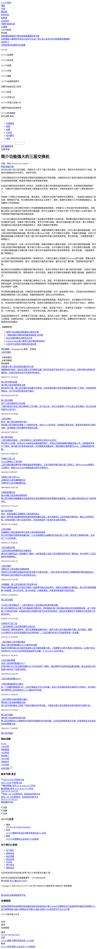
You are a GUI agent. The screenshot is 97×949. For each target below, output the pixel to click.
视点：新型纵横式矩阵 (20, 514)
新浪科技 (5, 906)
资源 (7, 45)
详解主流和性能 (15, 569)
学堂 (3, 9)
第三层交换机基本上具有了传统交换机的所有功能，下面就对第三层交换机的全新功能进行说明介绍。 (46, 705)
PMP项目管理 (56, 39)
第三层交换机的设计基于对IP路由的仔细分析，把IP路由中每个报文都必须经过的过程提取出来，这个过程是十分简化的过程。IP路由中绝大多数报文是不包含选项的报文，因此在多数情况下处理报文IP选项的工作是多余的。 (48, 611)
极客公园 (13, 909)
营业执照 (5, 895)
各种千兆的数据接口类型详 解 (22, 332)
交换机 (4, 459)
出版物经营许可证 (18, 895)
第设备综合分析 (17, 367)
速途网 (74, 906)
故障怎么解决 (12, 684)
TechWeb (53, 906)
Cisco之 (11, 462)
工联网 (6, 909)
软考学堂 (35, 36)
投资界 (52, 909)
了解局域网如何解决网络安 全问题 (24, 335)
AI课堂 (4, 27)
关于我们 (10, 850)
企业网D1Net (43, 909)
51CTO (9, 827)
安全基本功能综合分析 (19, 338)
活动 (8, 139)
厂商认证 (39, 39)
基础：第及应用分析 (19, 584)
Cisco (17, 477)
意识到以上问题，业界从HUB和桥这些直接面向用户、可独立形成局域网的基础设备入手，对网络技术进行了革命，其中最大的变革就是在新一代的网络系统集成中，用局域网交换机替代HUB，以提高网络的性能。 (47, 446)
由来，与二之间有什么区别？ (29, 440)
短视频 (22, 36)
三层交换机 (6, 352)
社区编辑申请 (7, 146)
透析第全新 (13, 718)
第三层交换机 (7, 400)
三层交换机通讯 (18, 642)
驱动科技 (37, 906)
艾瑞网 (60, 906)
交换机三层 (6, 477)
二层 (13, 459)
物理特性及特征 (16, 551)
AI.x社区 (42, 833)
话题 (8, 129)
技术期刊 (10, 136)
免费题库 (66, 39)
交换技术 (5, 623)
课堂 (15, 45)
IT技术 (47, 39)
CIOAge (15, 827)
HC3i (21, 827)
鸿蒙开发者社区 (8, 24)
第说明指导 (14, 495)
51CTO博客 (11, 833)
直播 (23, 45)
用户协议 (10, 865)
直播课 (28, 36)
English (9, 862)
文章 (3, 45)
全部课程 (5, 39)
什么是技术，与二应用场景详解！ (30, 605)
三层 (9, 459)
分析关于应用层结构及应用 (21, 344)
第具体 (13, 385)
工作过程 (13, 403)
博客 (3, 6)
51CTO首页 (6, 3)
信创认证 (23, 39)
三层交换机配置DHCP (11, 679)
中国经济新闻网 (84, 906)
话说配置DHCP (13, 663)
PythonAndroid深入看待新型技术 (25, 341)
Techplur (27, 827)
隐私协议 (10, 868)
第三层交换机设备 (9, 382)
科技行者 (45, 906)
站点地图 (10, 856)
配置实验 (13, 480)
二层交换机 (6, 642)
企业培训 (5, 21)
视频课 (4, 36)
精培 (18, 839)
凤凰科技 (29, 906)
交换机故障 (16, 699)
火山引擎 (66, 909)
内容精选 (10, 123)
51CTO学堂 (11, 839)
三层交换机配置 (8, 660)
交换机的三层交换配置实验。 (14, 483)
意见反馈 (10, 859)
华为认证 (31, 39)
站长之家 (67, 906)
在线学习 (5, 42)
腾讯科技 (13, 906)
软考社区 (5, 15)
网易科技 (21, 906)
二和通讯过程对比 (18, 626)
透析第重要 (13, 702)
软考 (17, 39)
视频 (8, 126)
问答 (11, 45)
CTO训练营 (33, 839)
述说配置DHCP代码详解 (19, 645)
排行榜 (16, 36)
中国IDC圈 (33, 909)
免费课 (4, 18)
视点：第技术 (14, 422)
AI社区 (9, 133)
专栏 (19, 45)
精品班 (4, 12)
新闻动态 (10, 853)
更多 (13, 774)
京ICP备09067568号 (18, 881)
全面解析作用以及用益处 (23, 532)
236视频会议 (22, 909)
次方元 (58, 909)
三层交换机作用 (8, 548)
